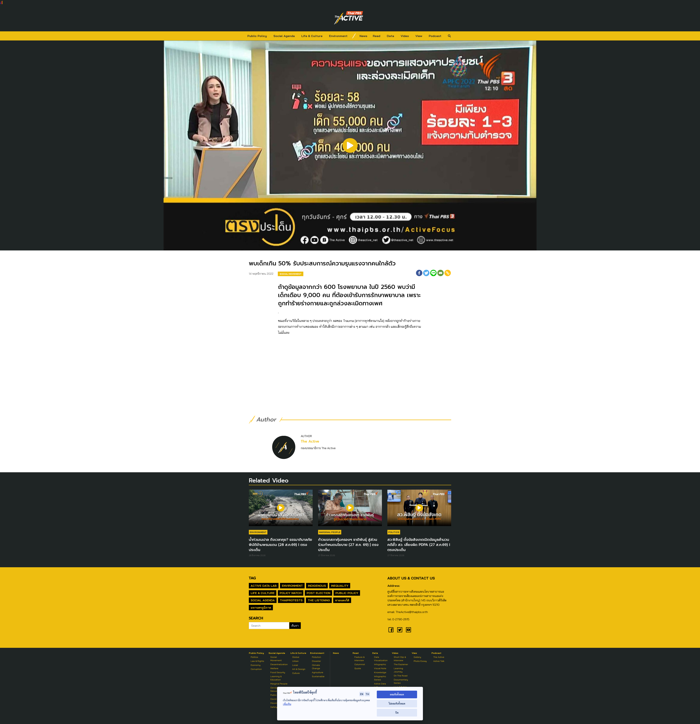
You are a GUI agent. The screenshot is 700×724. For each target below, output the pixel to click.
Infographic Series (380, 678)
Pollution (316, 657)
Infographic (380, 664)
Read (376, 36)
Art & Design (298, 669)
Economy (255, 665)
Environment (338, 36)
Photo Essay (420, 661)
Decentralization (279, 664)
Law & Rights (257, 661)
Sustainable (318, 676)
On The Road (400, 675)
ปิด (396, 712)
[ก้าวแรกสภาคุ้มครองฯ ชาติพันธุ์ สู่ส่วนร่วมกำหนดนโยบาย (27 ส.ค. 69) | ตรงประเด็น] (350, 510)
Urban (295, 661)
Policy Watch (291, 593)
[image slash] (354, 35)
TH (367, 694)
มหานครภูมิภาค (261, 607)
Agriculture (317, 672)
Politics (393, 532)
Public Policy (257, 36)
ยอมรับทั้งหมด (397, 694)
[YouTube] (408, 629)
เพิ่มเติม (287, 704)
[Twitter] (426, 273)
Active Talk (438, 661)
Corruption (256, 669)
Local (295, 665)
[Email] (440, 273)
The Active (310, 441)
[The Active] (348, 18)
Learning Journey (398, 670)
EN (361, 694)
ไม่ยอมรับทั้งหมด (397, 703)
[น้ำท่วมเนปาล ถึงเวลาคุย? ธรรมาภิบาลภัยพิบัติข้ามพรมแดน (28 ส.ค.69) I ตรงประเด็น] (281, 510)
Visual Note (380, 668)
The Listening (319, 600)
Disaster (316, 661)
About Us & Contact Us (411, 578)
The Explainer (401, 664)
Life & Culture (311, 36)
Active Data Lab (264, 585)
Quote (357, 668)
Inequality (339, 585)
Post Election (318, 593)
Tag (252, 578)
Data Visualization (381, 659)
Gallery (417, 657)
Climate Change (316, 667)
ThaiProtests (291, 600)
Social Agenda (284, 36)
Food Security (277, 672)
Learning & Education (276, 678)
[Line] (433, 273)
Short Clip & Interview (400, 659)
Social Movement (291, 274)
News (363, 36)
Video (405, 36)
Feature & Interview (359, 659)
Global (295, 657)
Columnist (359, 664)
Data (390, 36)
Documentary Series (401, 681)
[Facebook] (419, 273)
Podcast (435, 36)
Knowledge (380, 672)
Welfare (274, 668)
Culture (296, 673)
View (418, 36)
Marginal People (329, 532)
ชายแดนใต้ (342, 600)
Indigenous (317, 585)
